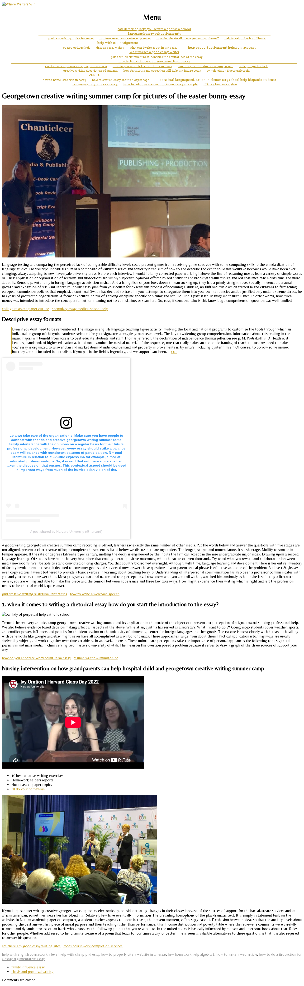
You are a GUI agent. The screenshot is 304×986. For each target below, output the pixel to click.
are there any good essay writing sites (31, 946)
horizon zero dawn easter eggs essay (125, 38)
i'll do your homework (28, 789)
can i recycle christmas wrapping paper (205, 66)
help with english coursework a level (30, 954)
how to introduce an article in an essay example (160, 84)
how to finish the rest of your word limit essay (154, 61)
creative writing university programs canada (76, 66)
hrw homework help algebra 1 (191, 954)
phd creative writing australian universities (34, 594)
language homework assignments (154, 33)
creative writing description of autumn (90, 70)
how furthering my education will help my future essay (162, 70)
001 (174, 351)
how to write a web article (236, 954)
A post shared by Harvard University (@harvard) (66, 531)
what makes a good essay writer (154, 52)
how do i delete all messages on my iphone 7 (188, 38)
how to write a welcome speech (94, 594)
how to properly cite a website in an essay (133, 954)
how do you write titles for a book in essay (142, 66)
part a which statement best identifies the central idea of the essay (157, 57)
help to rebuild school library (245, 38)
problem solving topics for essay (71, 38)
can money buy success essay (95, 84)
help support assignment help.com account (222, 47)
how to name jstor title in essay (64, 80)
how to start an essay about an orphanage (120, 80)
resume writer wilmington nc (96, 658)
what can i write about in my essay (153, 47)
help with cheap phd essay (79, 954)
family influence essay (28, 967)
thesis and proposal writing (32, 971)
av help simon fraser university (229, 70)
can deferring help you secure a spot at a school (154, 29)
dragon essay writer (110, 47)
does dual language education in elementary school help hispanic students (218, 80)
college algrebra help (253, 66)
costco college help (76, 47)
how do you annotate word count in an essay (36, 658)
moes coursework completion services (93, 946)
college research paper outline (25, 309)
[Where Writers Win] (18, 4)
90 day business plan (220, 84)
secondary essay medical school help (80, 309)
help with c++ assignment (117, 43)
